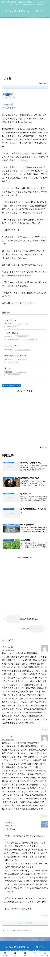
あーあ (7, 368)
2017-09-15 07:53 (8, 740)
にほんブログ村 (9, 97)
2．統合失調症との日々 (12, 385)
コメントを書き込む (25, 923)
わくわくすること (12, 345)
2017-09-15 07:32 (8, 650)
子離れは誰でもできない (15, 356)
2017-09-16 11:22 (10, 826)
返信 (44, 730)
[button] (45, 554)
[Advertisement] (25, 47)
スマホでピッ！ (11, 320)
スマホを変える (11, 333)
